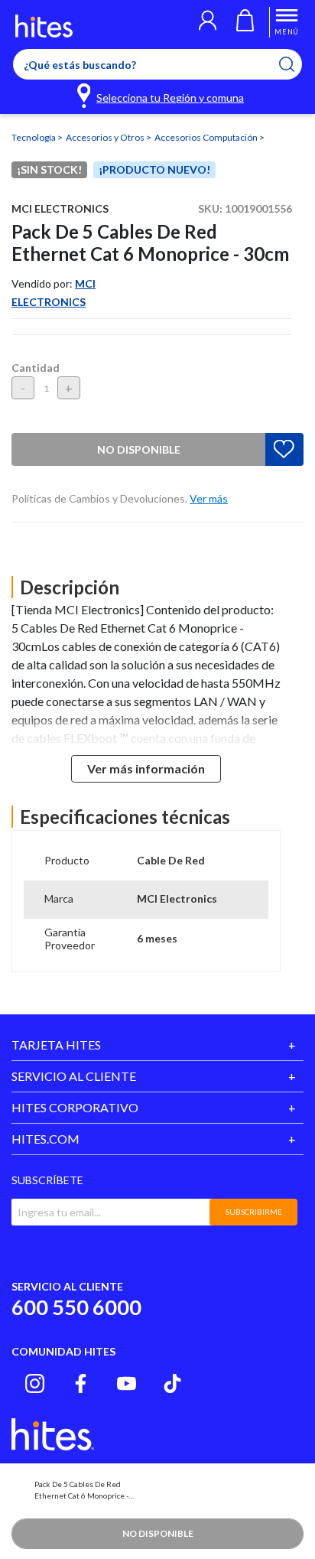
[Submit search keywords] (296, 64)
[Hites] (44, 26)
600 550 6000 (76, 1307)
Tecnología (34, 137)
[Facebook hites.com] (80, 1383)
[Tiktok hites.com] (172, 1383)
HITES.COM (45, 1138)
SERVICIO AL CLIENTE (73, 1076)
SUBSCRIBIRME (254, 1211)
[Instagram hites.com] (34, 1383)
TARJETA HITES (56, 1044)
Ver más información (146, 768)
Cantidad (35, 367)
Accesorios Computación (206, 137)
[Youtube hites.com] (126, 1383)
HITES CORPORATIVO (74, 1107)
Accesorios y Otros (106, 137)
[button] (207, 22)
